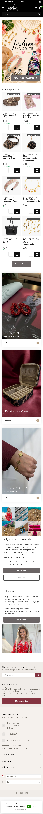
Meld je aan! (22, 620)
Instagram (21, 570)
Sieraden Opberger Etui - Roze (31, 116)
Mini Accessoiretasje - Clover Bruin (30, 158)
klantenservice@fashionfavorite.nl (19, 740)
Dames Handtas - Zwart (10, 241)
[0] (40, 7)
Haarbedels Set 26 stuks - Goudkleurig (31, 242)
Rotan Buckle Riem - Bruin (11, 116)
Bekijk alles (20, 264)
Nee (34, 807)
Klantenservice (21, 701)
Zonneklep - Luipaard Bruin (9, 157)
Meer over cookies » (21, 810)
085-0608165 (12, 734)
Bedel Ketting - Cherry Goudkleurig (31, 200)
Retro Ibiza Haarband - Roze (10, 200)
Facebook (21, 578)
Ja (29, 807)
